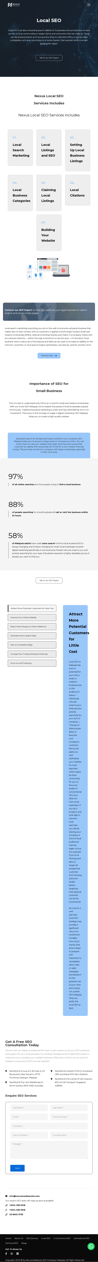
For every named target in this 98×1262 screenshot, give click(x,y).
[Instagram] (11, 1254)
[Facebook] (6, 1254)
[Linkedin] (17, 1254)
